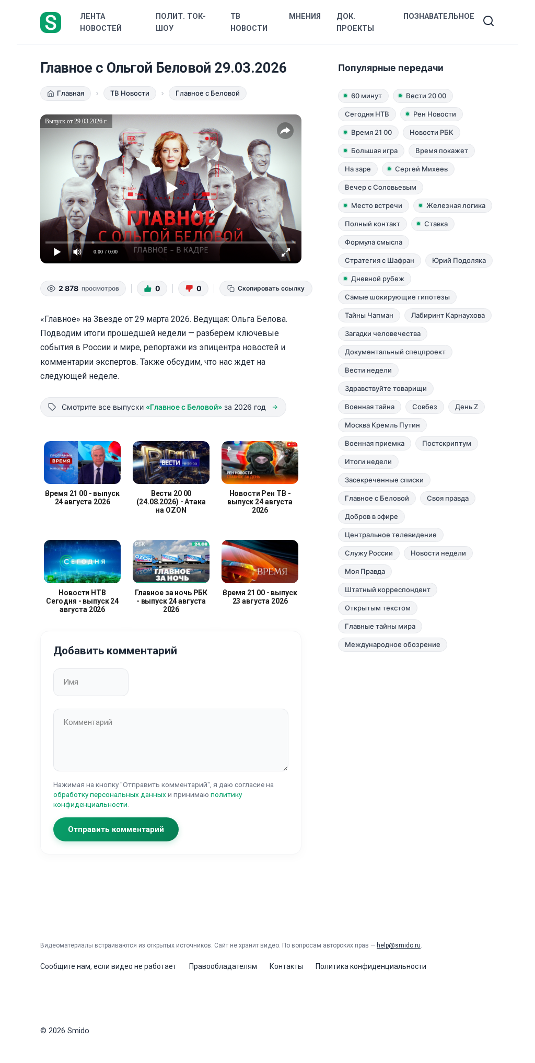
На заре (358, 169)
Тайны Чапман (369, 315)
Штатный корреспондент (388, 589)
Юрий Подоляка (459, 260)
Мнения (305, 16)
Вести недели (368, 370)
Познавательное (438, 16)
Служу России (369, 553)
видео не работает (144, 966)
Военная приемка (374, 443)
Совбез (424, 406)
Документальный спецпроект (395, 352)
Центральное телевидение (391, 534)
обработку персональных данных (109, 794)
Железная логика (455, 205)
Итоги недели (368, 461)
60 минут (366, 95)
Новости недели (438, 553)
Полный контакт (372, 223)
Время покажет (441, 150)
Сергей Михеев (421, 169)
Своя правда (448, 498)
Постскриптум (446, 443)
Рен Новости (434, 114)
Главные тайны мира (380, 626)
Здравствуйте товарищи (386, 388)
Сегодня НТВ (367, 114)
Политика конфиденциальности (371, 966)
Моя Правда (365, 571)
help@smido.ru (399, 945)
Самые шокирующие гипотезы (397, 297)
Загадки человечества (383, 333)
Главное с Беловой (377, 498)
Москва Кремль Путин (382, 425)
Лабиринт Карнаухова (448, 315)
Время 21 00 (371, 132)
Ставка (436, 223)
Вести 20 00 (426, 95)
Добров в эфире (371, 516)
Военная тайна (369, 406)
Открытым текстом (378, 608)
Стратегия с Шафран (379, 260)
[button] (152, 288)
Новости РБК (431, 132)
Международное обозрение (392, 644)
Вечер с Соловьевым (380, 187)
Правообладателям (223, 966)
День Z (466, 406)
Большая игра (374, 150)
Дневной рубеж (377, 278)
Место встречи (376, 205)
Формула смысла (373, 242)
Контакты (286, 966)
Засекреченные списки (384, 480)
